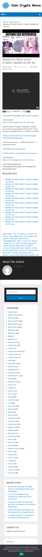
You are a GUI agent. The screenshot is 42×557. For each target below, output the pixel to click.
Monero (11, 409)
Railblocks (11, 427)
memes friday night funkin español (22, 255)
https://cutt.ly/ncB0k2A (30, 116)
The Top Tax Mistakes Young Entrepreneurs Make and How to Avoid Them (20, 496)
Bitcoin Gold (12, 324)
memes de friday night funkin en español (18, 246)
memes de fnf (8, 243)
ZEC (37, 255)
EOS (9, 379)
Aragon (10, 312)
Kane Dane (8, 67)
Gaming (11, 388)
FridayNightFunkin (9, 241)
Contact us (10, 542)
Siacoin (10, 442)
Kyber (10, 397)
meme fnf (26, 241)
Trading (10, 461)
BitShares (11, 330)
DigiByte (11, 370)
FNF (14, 234)
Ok (21, 554)
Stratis (10, 455)
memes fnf (23, 250)
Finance (11, 385)
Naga (10, 412)
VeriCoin (11, 470)
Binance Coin (12, 315)
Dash (10, 360)
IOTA (10, 394)
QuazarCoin (12, 424)
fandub (9, 234)
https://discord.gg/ (18, 149)
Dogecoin (11, 373)
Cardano (11, 345)
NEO (9, 415)
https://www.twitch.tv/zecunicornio (24, 153)
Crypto (10, 348)
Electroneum (12, 376)
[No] (40, 551)
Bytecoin (11, 342)
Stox (9, 452)
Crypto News (13, 351)
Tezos (10, 458)
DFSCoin (11, 367)
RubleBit (11, 433)
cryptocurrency (13, 354)
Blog (9, 336)
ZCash (9, 69)
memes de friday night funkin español (17, 248)
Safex (10, 439)
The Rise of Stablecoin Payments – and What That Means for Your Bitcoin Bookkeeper (22, 504)
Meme (19, 241)
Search (21, 298)
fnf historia (21, 234)
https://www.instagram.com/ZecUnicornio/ (18, 122)
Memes (34, 241)
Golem (10, 391)
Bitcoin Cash (12, 321)
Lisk (9, 403)
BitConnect (12, 327)
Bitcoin (10, 318)
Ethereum (11, 382)
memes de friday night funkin (25, 243)
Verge (10, 467)
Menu (3, 14)
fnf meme (30, 234)
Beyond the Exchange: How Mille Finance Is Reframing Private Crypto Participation (21, 489)
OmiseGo (11, 418)
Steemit (11, 445)
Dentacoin (12, 363)
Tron (9, 464)
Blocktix (11, 333)
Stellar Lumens (13, 448)
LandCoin (11, 400)
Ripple (10, 430)
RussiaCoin (12, 436)
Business (11, 339)
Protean (11, 421)
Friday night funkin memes (19, 239)
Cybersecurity (13, 357)
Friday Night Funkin (16, 236)
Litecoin (11, 406)
